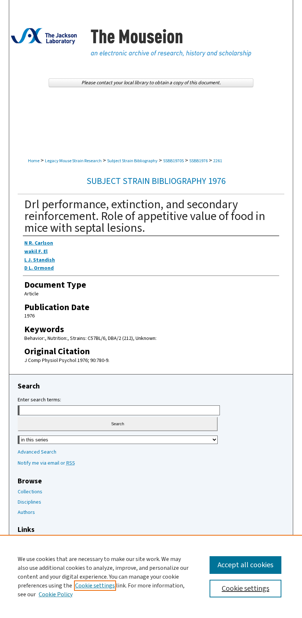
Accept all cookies (245, 565)
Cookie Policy (56, 594)
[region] (151, 576)
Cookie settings (95, 586)
